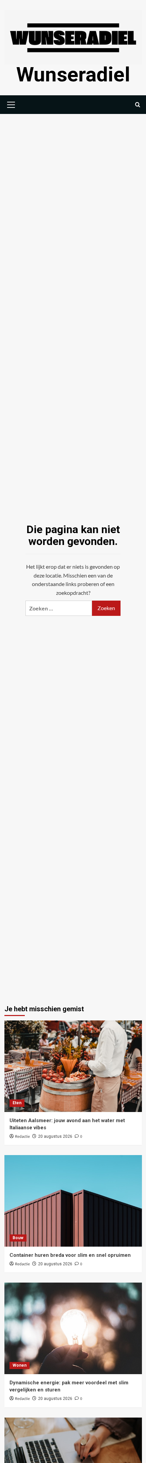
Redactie (22, 1136)
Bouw (18, 1237)
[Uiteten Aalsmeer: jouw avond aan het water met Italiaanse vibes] (73, 1066)
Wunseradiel (73, 74)
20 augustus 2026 (55, 1136)
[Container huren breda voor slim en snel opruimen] (73, 1201)
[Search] (137, 105)
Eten (17, 1102)
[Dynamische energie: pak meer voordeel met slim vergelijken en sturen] (73, 1328)
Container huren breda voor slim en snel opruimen (70, 1255)
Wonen (19, 1365)
